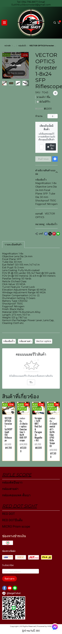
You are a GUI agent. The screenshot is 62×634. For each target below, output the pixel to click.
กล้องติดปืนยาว (12, 482)
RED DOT (8, 514)
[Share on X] (50, 233)
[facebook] (4, 588)
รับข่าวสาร (9, 578)
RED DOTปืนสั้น (12, 520)
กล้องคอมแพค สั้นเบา (16, 495)
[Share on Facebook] (46, 233)
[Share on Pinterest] (54, 233)
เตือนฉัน (52, 147)
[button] (55, 23)
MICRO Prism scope (16, 526)
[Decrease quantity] (49, 116)
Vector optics (43, 341)
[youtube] (9, 588)
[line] (15, 588)
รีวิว (31, 382)
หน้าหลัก (7, 46)
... (14, 46)
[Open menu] (4, 23)
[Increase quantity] (56, 116)
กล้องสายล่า (25, 341)
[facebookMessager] (55, 627)
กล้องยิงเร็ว (22, 46)
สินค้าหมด (43, 158)
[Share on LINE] (58, 233)
